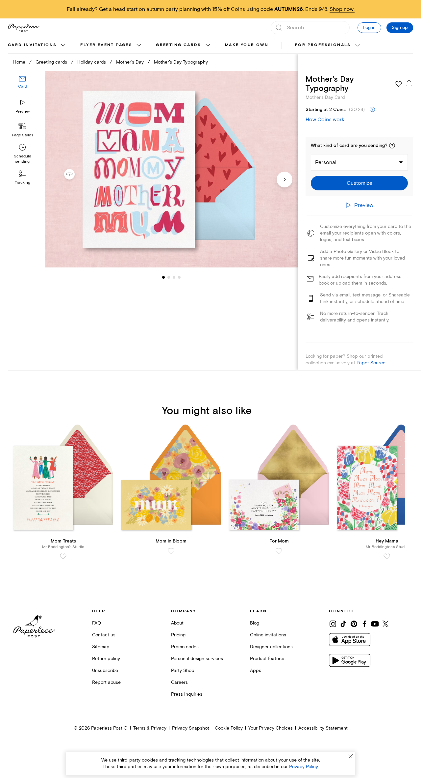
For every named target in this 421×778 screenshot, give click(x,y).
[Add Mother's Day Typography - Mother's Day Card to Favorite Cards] (399, 84)
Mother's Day (130, 62)
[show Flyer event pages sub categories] (139, 45)
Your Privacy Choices (270, 728)
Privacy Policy (303, 766)
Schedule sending (22, 159)
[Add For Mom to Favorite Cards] (279, 551)
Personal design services (197, 658)
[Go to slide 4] (174, 277)
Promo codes (185, 647)
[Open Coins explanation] (372, 109)
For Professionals (323, 44)
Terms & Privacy (149, 728)
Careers (179, 682)
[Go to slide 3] (168, 277)
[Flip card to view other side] (74, 174)
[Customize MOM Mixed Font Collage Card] (171, 169)
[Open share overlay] (409, 83)
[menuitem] (37, 45)
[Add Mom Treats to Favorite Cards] (63, 556)
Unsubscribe (105, 670)
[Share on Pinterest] (354, 624)
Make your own (246, 44)
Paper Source (371, 363)
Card (22, 86)
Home (19, 62)
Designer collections (271, 647)
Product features (267, 658)
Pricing (178, 635)
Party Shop (182, 670)
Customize (359, 183)
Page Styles (22, 135)
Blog (254, 623)
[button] (392, 145)
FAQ (96, 623)
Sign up (400, 28)
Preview (22, 111)
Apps (255, 670)
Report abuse (106, 682)
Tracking (22, 182)
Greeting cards (178, 44)
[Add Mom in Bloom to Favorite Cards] (171, 551)
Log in (369, 27)
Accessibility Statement (323, 728)
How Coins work (325, 119)
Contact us (103, 635)
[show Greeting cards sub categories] (208, 45)
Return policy (106, 658)
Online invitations (268, 635)
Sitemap (101, 647)
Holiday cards (91, 62)
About (177, 623)
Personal (325, 162)
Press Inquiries (186, 694)
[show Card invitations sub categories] (63, 45)
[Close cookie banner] (351, 756)
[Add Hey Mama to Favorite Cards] (387, 556)
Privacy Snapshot (190, 728)
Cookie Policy (229, 728)
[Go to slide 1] (163, 277)
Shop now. (342, 9)
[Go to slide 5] (179, 277)
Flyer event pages (106, 44)
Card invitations (32, 44)
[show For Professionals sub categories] (357, 45)
